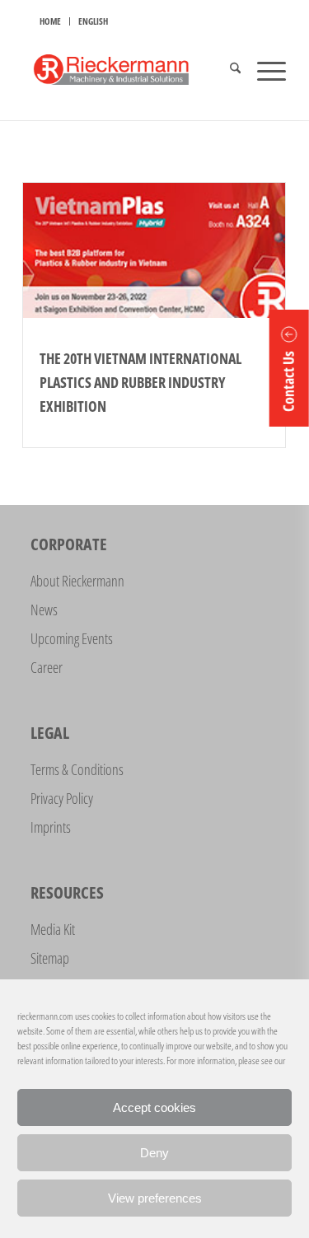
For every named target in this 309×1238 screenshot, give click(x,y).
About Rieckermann (77, 581)
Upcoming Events (71, 638)
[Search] (227, 70)
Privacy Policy (61, 798)
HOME (50, 21)
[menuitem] (50, 21)
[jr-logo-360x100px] (128, 70)
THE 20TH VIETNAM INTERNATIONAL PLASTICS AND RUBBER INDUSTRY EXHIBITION (140, 382)
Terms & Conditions (77, 769)
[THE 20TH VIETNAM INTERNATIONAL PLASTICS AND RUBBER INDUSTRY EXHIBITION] (154, 250)
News (44, 609)
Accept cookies (154, 1107)
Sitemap (49, 958)
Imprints (50, 827)
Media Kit (52, 929)
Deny (154, 1153)
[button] (289, 368)
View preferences (155, 1198)
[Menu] (263, 70)
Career (46, 667)
